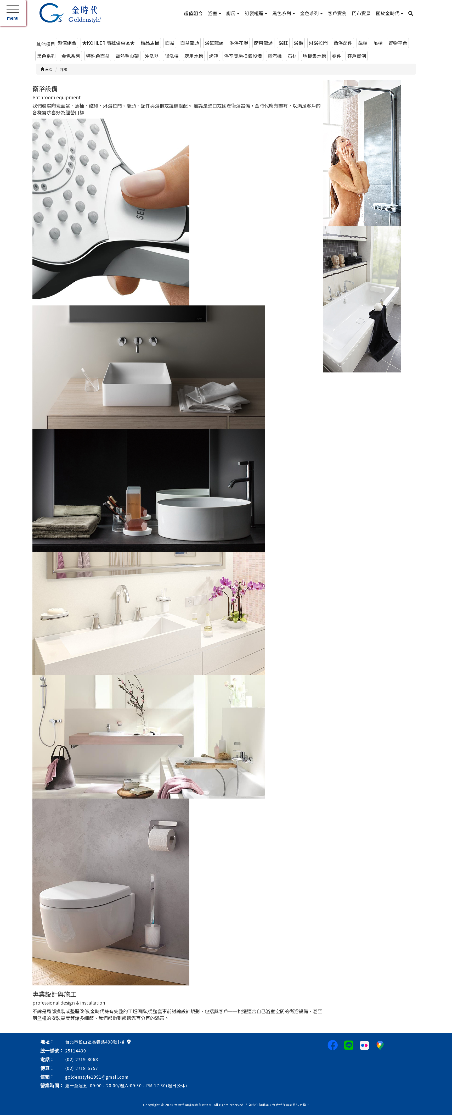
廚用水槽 (193, 55)
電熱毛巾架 (127, 55)
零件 (336, 55)
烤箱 (213, 55)
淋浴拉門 (318, 42)
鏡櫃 (363, 42)
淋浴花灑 (238, 42)
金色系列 (310, 13)
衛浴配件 (343, 42)
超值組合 (193, 13)
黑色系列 (282, 13)
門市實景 (361, 13)
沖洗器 (152, 55)
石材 (292, 55)
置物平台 (397, 42)
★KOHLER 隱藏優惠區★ (108, 42)
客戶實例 (337, 13)
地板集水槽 (314, 55)
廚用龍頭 (263, 42)
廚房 (231, 13)
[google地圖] (129, 1041)
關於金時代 (388, 13)
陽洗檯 (172, 55)
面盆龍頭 (189, 42)
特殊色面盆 (98, 55)
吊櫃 (378, 42)
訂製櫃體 (254, 13)
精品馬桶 (149, 42)
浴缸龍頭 (214, 42)
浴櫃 (298, 42)
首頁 (48, 69)
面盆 (169, 42)
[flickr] (364, 1044)
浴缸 (283, 42)
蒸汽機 (275, 55)
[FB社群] (333, 1044)
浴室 (213, 13)
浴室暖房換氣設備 (243, 55)
